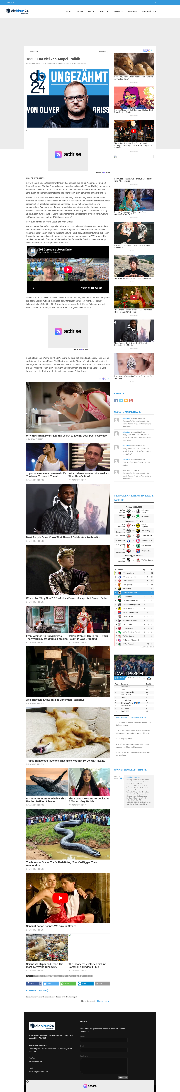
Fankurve (118, 11)
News (68, 11)
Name (82, 1036)
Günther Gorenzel (83, 976)
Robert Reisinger (52, 976)
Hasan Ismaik (67, 976)
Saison (80, 11)
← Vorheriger (33, 52)
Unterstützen (149, 11)
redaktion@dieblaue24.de (38, 1072)
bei (136, 462)
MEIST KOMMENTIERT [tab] (139, 717)
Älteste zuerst (103, 1001)
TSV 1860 (38, 976)
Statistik (104, 11)
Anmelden (10, 2)
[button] (34, 983)
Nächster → (103, 52)
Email (82, 1046)
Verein (91, 11)
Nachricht (84, 1056)
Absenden (123, 1077)
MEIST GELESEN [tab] (121, 717)
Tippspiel (132, 11)
